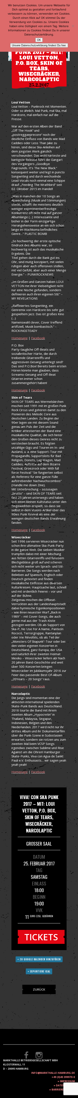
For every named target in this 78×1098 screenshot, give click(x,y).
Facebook (38, 338)
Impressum (67, 1081)
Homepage (19, 338)
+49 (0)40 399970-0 (63, 1077)
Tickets (41, 937)
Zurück (39, 989)
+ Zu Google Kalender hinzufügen (39, 959)
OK (39, 40)
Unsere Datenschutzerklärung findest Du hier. (39, 45)
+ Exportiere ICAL (39, 971)
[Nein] (73, 26)
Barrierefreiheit (63, 1089)
